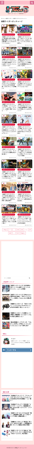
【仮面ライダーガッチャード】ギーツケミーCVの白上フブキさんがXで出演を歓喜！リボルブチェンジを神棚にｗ (9, 85)
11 (20, 160)
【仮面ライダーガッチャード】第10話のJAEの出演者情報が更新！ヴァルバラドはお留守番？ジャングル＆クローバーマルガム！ (9, 40)
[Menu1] (17, 3)
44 (18, 230)
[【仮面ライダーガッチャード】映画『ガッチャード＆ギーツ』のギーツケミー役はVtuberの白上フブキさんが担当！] (24, 122)
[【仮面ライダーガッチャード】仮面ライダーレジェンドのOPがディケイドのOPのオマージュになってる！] (24, 77)
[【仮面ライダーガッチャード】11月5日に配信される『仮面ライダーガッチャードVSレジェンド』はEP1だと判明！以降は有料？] (9, 190)
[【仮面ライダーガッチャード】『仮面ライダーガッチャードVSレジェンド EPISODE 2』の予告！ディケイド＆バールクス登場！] (24, 145)
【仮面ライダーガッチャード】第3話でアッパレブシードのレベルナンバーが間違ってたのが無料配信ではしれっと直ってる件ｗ (24, 62)
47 (30, 230)
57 (4, 160)
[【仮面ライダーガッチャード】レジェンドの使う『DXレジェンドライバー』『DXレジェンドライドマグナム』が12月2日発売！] (24, 212)
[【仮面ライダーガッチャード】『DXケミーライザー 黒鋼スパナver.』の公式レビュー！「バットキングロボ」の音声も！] (24, 32)
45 (22, 230)
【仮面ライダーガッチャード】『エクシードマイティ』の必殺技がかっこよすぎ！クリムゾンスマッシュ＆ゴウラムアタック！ (9, 130)
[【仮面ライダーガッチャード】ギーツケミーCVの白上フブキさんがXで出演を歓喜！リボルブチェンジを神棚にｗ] (9, 77)
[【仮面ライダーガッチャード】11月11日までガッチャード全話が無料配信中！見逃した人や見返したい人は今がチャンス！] (24, 100)
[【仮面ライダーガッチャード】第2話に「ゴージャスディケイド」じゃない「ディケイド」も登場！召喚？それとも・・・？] (9, 100)
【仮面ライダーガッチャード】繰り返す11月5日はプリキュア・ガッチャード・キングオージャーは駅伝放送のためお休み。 (24, 197)
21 (4, 205)
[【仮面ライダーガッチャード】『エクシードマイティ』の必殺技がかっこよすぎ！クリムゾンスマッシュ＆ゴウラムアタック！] (9, 122)
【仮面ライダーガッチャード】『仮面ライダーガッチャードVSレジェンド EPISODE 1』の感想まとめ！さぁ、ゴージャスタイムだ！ (9, 175)
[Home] (17, 11)
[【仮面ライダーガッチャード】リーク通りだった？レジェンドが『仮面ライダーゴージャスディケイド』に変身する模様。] (24, 167)
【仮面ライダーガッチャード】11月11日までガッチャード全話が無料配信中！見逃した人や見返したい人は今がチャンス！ (24, 107)
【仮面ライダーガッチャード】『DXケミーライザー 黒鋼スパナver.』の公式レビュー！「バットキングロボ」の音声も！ (24, 40)
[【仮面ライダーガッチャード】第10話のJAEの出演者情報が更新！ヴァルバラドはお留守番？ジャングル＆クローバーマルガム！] (9, 32)
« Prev (5, 230)
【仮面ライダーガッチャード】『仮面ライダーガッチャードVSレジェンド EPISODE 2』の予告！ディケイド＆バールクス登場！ (24, 152)
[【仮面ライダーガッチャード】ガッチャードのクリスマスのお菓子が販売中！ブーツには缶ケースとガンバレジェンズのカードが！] (9, 55)
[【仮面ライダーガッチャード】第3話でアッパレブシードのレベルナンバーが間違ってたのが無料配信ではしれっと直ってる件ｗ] (24, 55)
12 (4, 93)
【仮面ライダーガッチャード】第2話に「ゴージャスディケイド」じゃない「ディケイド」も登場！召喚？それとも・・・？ (9, 107)
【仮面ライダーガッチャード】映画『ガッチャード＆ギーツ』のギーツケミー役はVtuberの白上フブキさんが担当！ (24, 130)
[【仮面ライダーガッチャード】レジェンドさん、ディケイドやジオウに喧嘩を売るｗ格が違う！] (9, 145)
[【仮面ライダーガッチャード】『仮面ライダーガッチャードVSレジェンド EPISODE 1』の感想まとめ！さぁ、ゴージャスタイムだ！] (9, 167)
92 (20, 115)
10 (20, 205)
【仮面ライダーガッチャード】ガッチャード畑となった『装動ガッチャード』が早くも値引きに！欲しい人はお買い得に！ (9, 220)
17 (4, 70)
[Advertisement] (17, 259)
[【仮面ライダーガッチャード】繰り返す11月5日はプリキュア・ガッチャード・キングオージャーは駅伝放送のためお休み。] (24, 190)
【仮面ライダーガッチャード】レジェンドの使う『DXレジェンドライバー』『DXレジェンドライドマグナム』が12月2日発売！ (24, 220)
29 (20, 183)
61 (18, 233)
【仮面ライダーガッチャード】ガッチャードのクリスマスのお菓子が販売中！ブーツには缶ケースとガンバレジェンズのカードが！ (9, 62)
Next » (23, 233)
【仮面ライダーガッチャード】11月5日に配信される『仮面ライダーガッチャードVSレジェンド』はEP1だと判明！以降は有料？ (9, 197)
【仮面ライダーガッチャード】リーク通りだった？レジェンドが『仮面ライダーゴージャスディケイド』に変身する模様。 (24, 175)
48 (10, 233)
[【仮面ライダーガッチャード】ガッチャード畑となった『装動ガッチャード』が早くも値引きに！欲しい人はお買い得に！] (9, 212)
